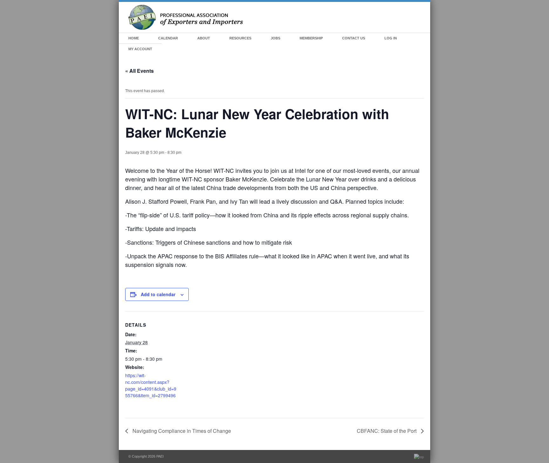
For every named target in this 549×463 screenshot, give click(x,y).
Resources (240, 38)
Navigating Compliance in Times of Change (181, 430)
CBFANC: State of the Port (387, 430)
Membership (311, 38)
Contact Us (353, 38)
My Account (140, 49)
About (203, 38)
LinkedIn (421, 38)
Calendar (168, 38)
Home (133, 38)
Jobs (275, 38)
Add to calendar (158, 294)
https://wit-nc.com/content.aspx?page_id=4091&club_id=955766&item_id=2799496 (150, 385)
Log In (390, 38)
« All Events (139, 70)
